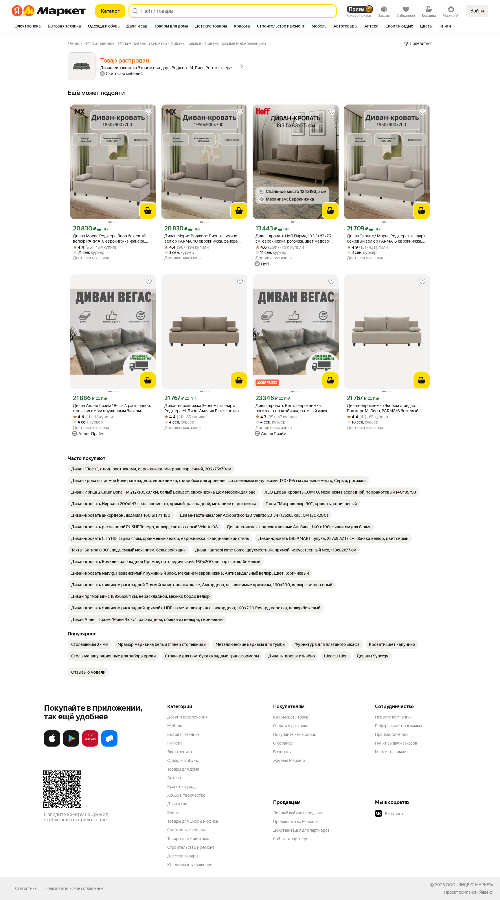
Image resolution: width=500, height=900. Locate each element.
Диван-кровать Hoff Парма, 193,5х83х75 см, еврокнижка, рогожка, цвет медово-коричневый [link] (293, 239)
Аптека (174, 778)
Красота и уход (181, 786)
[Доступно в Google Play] (71, 745)
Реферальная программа (398, 725)
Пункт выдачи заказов (396, 743)
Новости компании (393, 717)
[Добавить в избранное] (149, 112)
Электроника (179, 751)
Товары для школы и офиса (192, 821)
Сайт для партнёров (292, 839)
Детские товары (182, 856)
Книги (173, 812)
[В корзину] (148, 210)
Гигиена (174, 743)
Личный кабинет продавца (298, 813)
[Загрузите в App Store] (52, 745)
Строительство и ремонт (190, 847)
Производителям (391, 734)
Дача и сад (177, 804)
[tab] (28, 27)
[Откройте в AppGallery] (90, 745)
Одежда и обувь (182, 760)
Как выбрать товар (290, 717)
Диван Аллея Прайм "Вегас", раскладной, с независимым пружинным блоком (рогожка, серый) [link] (112, 408)
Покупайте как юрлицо (294, 734)
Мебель (174, 725)
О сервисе (283, 743)
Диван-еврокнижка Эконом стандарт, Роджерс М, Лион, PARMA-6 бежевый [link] (382, 408)
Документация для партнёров (301, 830)
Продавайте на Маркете (296, 821)
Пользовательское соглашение (74, 888)
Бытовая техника (183, 734)
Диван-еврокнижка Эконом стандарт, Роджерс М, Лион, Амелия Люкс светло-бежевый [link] (202, 408)
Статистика (25, 888)
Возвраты (282, 751)
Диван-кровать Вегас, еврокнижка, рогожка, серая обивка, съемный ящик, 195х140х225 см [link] (291, 408)
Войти (477, 11)
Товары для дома (183, 769)
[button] (415, 813)
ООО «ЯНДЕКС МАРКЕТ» (469, 884)
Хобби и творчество (186, 795)
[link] (151, 469)
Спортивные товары (186, 830)
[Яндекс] (486, 892)
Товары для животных (188, 838)
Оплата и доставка (290, 725)
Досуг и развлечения (187, 717)
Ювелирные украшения (189, 864)
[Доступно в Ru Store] (109, 745)
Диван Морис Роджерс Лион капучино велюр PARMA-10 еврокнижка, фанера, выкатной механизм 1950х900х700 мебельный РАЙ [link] (201, 239)
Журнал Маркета (289, 760)
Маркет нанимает (391, 751)
